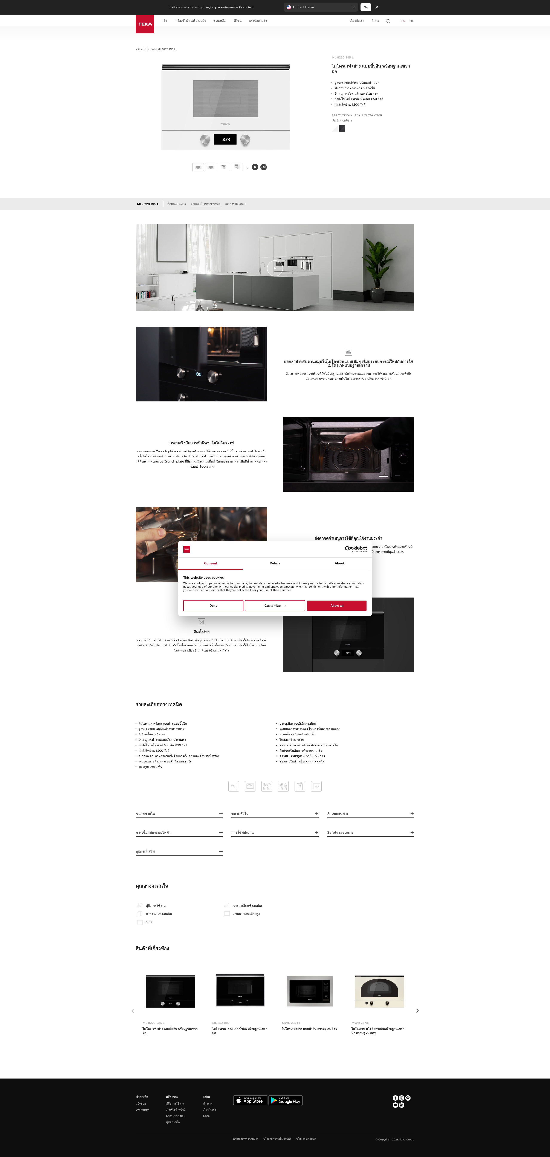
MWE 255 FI (291, 1023)
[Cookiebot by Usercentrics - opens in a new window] (348, 549)
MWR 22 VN (360, 1023)
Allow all (336, 605)
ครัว (164, 21)
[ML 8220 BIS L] (171, 991)
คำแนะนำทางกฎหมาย (245, 1138)
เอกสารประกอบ (235, 204)
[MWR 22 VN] (379, 991)
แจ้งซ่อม (141, 1103)
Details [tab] (275, 563)
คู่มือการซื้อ (173, 1122)
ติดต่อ (375, 21)
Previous (132, 1011)
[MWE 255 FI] (310, 991)
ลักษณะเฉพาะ (176, 204)
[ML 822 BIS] (240, 991)
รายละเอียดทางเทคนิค (205, 204)
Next (247, 167)
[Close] (376, 7)
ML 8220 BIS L (148, 204)
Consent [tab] (210, 563)
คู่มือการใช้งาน (175, 1103)
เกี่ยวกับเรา (357, 21)
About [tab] (339, 563)
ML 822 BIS (220, 1023)
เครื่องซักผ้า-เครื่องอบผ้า (190, 21)
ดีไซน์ (238, 21)
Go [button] (366, 7)
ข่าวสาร (207, 1103)
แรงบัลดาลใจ (258, 21)
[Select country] (396, 21)
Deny (213, 605)
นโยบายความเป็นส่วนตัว (277, 1138)
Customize (272, 605)
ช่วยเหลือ (219, 21)
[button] (320, 7)
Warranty (142, 1109)
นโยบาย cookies (306, 1138)
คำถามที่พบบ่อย (175, 1116)
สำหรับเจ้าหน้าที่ (176, 1109)
